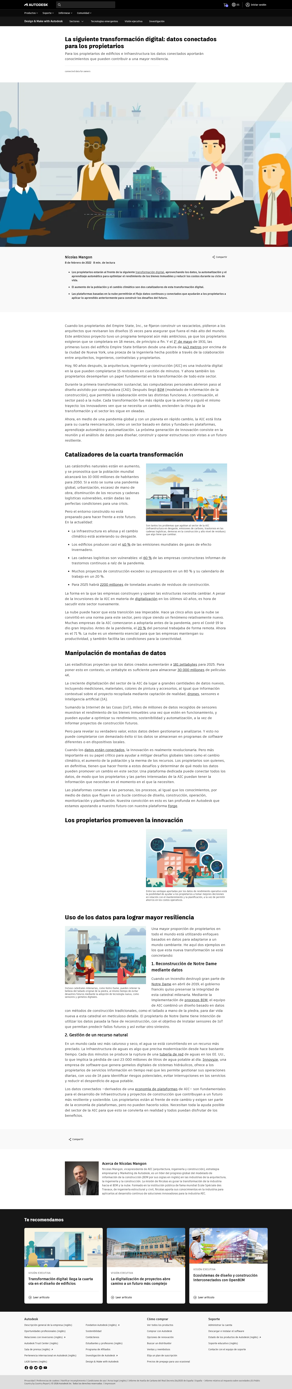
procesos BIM (196, 999)
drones (193, 693)
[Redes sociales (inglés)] (35, 1367)
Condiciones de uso (97, 1380)
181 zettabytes (185, 664)
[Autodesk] (36, 4)
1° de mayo (183, 341)
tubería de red (172, 1054)
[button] (38, 1297)
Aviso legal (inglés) (117, 1380)
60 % (147, 557)
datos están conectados (104, 749)
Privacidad (29, 1380)
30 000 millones (190, 669)
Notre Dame (161, 984)
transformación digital (150, 272)
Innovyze (210, 1059)
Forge (172, 805)
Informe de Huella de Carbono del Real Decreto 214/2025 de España (161, 1380)
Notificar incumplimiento (73, 1380)
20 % (142, 628)
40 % (126, 544)
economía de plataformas (156, 1088)
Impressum (109, 1383)
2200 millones (111, 584)
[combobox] (85, 4)
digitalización (146, 598)
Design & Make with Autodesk (43, 21)
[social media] (35, 1368)
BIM (160, 389)
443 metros (192, 347)
